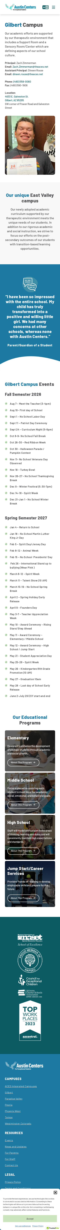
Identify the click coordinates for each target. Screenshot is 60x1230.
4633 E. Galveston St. (17, 96)
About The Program (21, 762)
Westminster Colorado (18, 1123)
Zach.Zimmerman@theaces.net (30, 66)
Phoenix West (13, 1111)
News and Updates (16, 1146)
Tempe (9, 1117)
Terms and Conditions (18, 1188)
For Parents (12, 1152)
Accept (30, 1218)
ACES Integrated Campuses (21, 1086)
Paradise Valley (13, 1098)
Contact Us (11, 1165)
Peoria (8, 1104)
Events (9, 1140)
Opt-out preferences (23, 1226)
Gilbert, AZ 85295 (14, 100)
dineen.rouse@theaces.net (28, 74)
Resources (14, 1133)
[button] (55, 1192)
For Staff (10, 1158)
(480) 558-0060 (22, 81)
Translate (45, 7)
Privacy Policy (37, 1226)
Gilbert (9, 1092)
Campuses (13, 1079)
